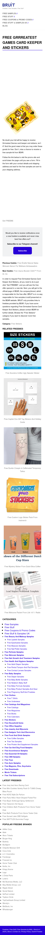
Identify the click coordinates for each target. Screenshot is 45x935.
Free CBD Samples (12, 757)
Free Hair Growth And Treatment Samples (22, 658)
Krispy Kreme (7, 869)
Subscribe (22, 250)
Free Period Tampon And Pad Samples (22, 667)
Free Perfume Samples (14, 652)
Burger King (7, 838)
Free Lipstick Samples (16, 639)
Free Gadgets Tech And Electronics (20, 732)
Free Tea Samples (14, 741)
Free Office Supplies (13, 726)
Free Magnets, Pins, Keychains (18, 766)
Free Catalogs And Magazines (17, 704)
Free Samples (9, 13)
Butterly (5, 841)
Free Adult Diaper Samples (17, 664)
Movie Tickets (10, 772)
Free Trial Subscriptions (15, 775)
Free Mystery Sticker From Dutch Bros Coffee (22, 566)
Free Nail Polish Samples (17, 649)
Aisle (4, 832)
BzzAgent (6, 844)
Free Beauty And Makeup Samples (19, 636)
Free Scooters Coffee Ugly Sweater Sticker (22, 373)
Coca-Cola (6, 851)
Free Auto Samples (13, 763)
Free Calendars (13, 716)
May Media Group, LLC (11, 885)
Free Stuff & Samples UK (14, 22)
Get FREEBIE (7, 220)
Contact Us (16, 931)
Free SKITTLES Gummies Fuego (15, 819)
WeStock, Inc (7, 906)
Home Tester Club (9, 863)
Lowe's (5, 878)
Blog (5, 26)
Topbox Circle (7, 897)
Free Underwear (13, 701)
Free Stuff (7, 16)
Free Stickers (16, 323)
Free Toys (9, 760)
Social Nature (7, 891)
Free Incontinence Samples (16, 750)
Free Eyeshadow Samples (17, 642)
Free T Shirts (12, 698)
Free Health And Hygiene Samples (19, 661)
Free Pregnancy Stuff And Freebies (21, 692)
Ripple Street (7, 888)
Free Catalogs (12, 707)
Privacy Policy (26, 931)
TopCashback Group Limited (13, 900)
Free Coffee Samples (15, 738)
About (10, 931)
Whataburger (7, 909)
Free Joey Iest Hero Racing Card (15, 785)
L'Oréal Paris (7, 875)
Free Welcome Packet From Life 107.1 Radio (22, 612)
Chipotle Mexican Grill (11, 848)
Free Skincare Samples (14, 655)
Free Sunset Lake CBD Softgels (15, 816)
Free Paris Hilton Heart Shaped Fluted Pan (19, 797)
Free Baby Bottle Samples (17, 679)
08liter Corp (7, 829)
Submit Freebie (37, 931)
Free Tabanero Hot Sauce (12, 804)
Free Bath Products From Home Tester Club (20, 813)
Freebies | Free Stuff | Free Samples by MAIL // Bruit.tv (20, 929)
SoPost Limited (8, 894)
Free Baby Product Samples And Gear (22, 689)
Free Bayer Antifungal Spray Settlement (18, 800)
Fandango (6, 857)
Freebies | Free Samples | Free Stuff (12, 8)
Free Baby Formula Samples (18, 686)
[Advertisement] (22, 75)
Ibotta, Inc (6, 866)
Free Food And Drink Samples (17, 735)
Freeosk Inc (7, 860)
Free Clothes (10, 695)
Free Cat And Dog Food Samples (18, 747)
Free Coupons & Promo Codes (17, 19)
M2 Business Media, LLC (12, 881)
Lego (4, 872)
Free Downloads (11, 769)
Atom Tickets (7, 835)
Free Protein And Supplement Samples (22, 744)
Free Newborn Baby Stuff (17, 683)
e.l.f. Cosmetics (8, 854)
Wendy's (5, 903)
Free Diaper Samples (15, 676)
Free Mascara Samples (16, 645)
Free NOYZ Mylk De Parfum (13, 794)
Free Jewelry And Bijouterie (16, 729)
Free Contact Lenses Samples (19, 670)
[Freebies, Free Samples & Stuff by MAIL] (8, 6)
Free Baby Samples (13, 673)
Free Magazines (13, 710)
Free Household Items (14, 723)
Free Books (11, 713)
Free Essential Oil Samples (16, 753)
